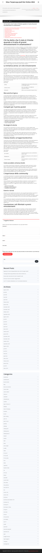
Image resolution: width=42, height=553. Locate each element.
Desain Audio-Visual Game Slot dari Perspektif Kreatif (13, 276)
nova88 (5, 448)
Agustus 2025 (6, 316)
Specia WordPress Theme (33, 550)
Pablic (5, 450)
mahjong (5, 426)
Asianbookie (6, 377)
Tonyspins (5, 541)
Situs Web (5, 245)
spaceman (5, 526)
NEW (4, 440)
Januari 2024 (6, 363)
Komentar (5, 226)
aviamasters (23, 55)
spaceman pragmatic (7, 529)
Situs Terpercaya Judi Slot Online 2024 (20, 2)
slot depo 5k (6, 504)
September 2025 (7, 314)
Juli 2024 (5, 348)
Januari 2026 (6, 304)
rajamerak (5, 465)
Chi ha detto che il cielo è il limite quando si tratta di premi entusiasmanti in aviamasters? (21, 27)
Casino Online (6, 389)
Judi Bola (5, 423)
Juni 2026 (5, 294)
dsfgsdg (5, 406)
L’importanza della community (10, 35)
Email (4, 240)
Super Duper (6, 21)
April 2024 (5, 356)
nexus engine (6, 445)
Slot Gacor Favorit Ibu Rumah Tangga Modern (12, 278)
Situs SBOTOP (6, 487)
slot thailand (6, 519)
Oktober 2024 (6, 341)
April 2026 (5, 299)
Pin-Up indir (6, 455)
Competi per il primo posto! (10, 31)
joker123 (5, 418)
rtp (4, 470)
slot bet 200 (6, 494)
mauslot (5, 435)
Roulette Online (6, 467)
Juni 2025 (5, 321)
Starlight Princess (7, 536)
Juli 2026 (5, 292)
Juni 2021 (5, 365)
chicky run (5, 394)
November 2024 (7, 338)
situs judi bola (6, 485)
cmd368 (5, 401)
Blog (4, 384)
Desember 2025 (7, 306)
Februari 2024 (6, 360)
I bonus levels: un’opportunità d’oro (11, 33)
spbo (4, 534)
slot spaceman (6, 516)
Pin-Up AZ (5, 453)
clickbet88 (5, 396)
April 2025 (5, 326)
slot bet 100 (6, 492)
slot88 (5, 524)
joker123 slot (6, 421)
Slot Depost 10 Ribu (7, 507)
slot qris (5, 514)
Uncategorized (6, 543)
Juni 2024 (5, 351)
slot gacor (5, 509)
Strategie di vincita (8, 32)
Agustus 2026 (6, 289)
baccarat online (6, 381)
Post (37, 8)
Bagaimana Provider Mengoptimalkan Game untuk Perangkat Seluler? (16, 271)
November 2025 (7, 309)
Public (5, 462)
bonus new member (7, 386)
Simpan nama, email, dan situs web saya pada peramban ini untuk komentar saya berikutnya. (21, 251)
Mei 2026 (5, 297)
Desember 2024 (7, 336)
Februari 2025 (6, 331)
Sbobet (5, 475)
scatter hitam (6, 480)
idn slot (5, 413)
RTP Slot (5, 472)
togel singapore (6, 538)
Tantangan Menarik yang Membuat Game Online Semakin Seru (15, 273)
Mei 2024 (5, 353)
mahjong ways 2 (7, 433)
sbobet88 (5, 477)
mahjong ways (6, 431)
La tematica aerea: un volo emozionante (12, 28)
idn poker (5, 411)
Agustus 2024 (6, 346)
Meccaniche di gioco (8, 29)
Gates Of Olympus (7, 408)
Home (34, 8)
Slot (4, 489)
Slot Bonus (5, 497)
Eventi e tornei (7, 36)
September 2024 (7, 343)
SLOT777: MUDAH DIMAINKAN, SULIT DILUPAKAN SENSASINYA (15, 281)
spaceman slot (6, 531)
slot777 (5, 521)
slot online (5, 512)
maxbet (5, 438)
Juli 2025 (5, 319)
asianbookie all (6, 379)
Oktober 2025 (6, 311)
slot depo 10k (6, 502)
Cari (4, 259)
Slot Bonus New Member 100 (9, 499)
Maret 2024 (6, 358)
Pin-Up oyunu (6, 458)
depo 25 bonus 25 (7, 404)
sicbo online (6, 482)
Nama (4, 235)
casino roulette (6, 391)
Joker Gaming (6, 416)
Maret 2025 (6, 329)
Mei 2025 (5, 324)
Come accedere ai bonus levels (10, 34)
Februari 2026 (6, 302)
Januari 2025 (6, 333)
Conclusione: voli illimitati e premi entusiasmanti (13, 37)
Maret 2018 (6, 368)
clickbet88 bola (6, 399)
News (5, 443)
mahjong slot (6, 428)
